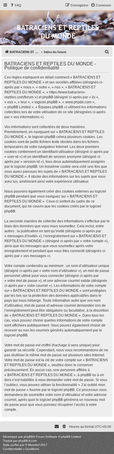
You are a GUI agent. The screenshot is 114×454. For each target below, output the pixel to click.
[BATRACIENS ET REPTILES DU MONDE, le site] (58, 32)
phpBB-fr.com (27, 440)
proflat (15, 444)
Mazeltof (33, 444)
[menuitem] (15, 5)
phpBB (28, 436)
